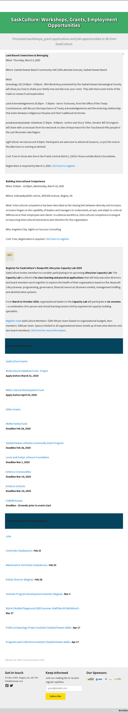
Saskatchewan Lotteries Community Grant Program (35, 443)
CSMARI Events (14, 501)
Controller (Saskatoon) (19, 551)
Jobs (8, 536)
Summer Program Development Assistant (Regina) (34, 594)
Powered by (115, 711)
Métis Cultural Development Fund (25, 390)
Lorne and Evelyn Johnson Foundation (27, 457)
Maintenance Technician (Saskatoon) (26, 565)
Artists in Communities (18, 472)
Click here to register (63, 166)
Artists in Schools (15, 486)
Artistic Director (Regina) (19, 579)
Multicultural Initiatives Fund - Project (27, 371)
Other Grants (13, 409)
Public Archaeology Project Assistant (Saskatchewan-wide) (38, 628)
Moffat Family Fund (16, 424)
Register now (13, 321)
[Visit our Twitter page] (11, 685)
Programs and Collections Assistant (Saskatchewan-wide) (38, 642)
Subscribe (55, 696)
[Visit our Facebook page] (7, 685)
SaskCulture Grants (17, 361)
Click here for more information (48, 330)
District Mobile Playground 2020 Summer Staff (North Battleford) (42, 608)
